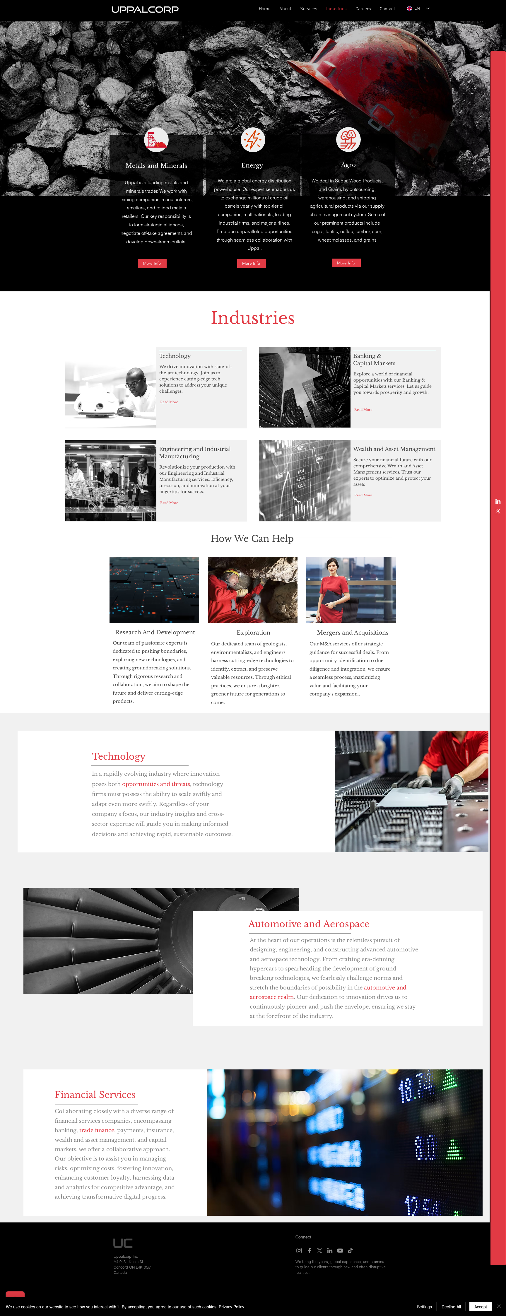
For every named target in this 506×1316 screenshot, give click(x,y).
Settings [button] (424, 1307)
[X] (498, 511)
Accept (480, 1307)
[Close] (498, 1306)
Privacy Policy (231, 1307)
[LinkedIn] (498, 501)
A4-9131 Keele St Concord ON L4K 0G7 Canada (132, 1266)
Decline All (451, 1307)
